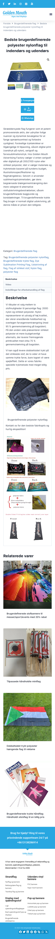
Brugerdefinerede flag (25, 23)
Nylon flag (36, 268)
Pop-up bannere (36, 898)
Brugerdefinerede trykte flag (18, 261)
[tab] (27, 279)
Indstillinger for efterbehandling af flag (25, 290)
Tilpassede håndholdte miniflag (24, 681)
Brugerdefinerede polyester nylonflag (28, 257)
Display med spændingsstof (13, 899)
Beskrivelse (11, 279)
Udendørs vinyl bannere (35, 878)
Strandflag (11, 876)
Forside (7, 23)
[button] (51, 14)
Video (8, 284)
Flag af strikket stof (19, 268)
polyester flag (10, 271)
